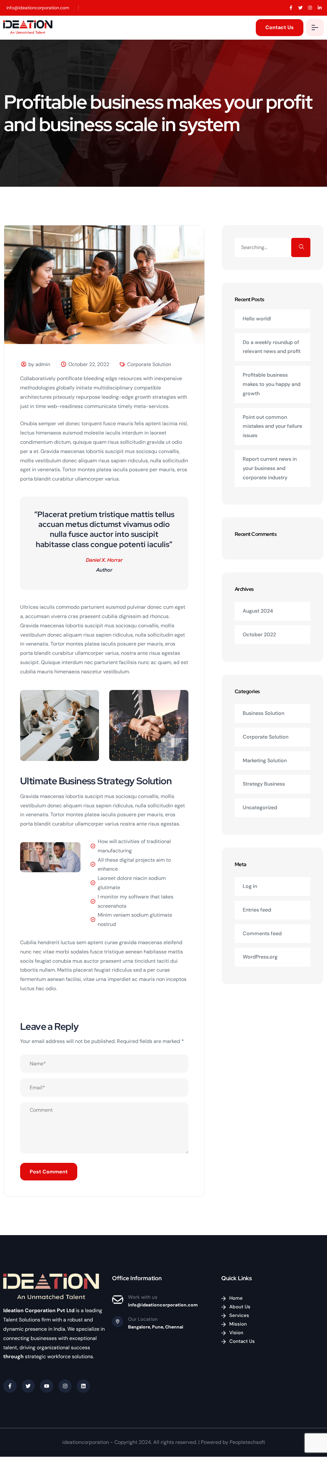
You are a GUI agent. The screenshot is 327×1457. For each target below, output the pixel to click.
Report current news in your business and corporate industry (270, 468)
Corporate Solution (149, 364)
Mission (238, 1324)
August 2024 (258, 610)
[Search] (300, 247)
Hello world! (257, 318)
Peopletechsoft (247, 1442)
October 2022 (259, 634)
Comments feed (262, 933)
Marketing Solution (265, 760)
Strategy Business (264, 783)
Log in (250, 886)
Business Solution (263, 713)
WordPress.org (260, 956)
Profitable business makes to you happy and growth (271, 384)
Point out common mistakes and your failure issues (272, 426)
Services (239, 1315)
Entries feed (257, 909)
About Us (239, 1307)
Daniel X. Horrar (104, 560)
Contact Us (242, 1341)
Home (236, 1298)
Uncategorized (260, 807)
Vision (236, 1332)
